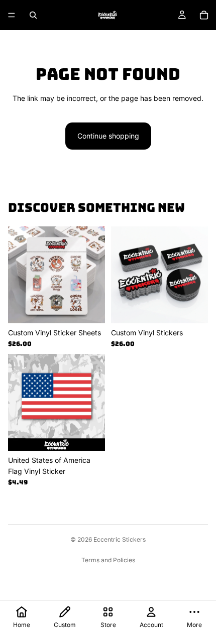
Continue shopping (108, 136)
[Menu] (11, 15)
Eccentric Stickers (119, 539)
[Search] (33, 15)
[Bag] (204, 15)
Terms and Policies (108, 560)
